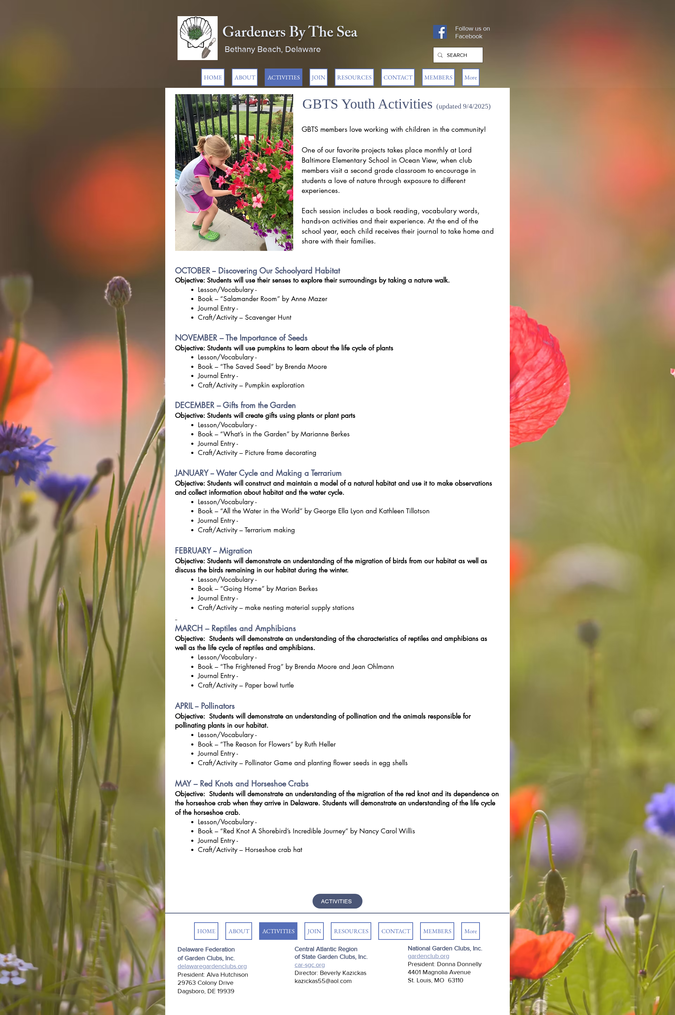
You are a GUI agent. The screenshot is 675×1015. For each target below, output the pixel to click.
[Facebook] (440, 32)
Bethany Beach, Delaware (273, 49)
